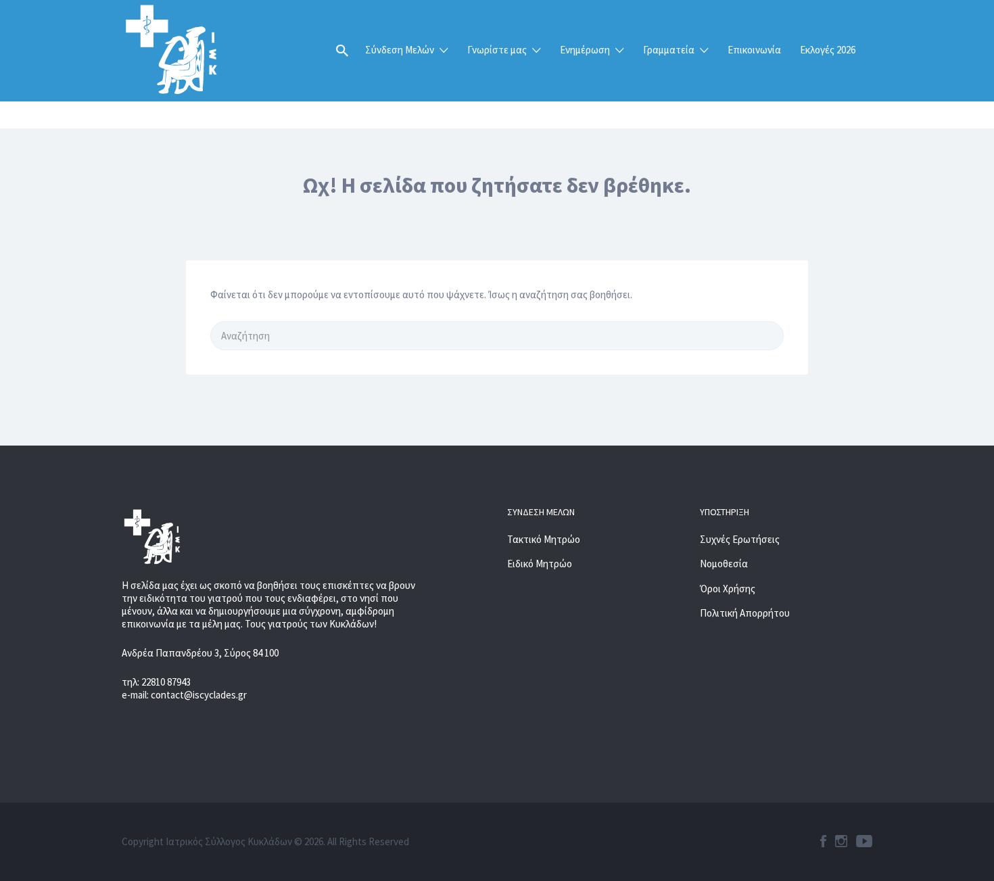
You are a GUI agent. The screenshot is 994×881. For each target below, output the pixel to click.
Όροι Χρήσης (727, 588)
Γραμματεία (668, 49)
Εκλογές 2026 (827, 49)
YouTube (864, 841)
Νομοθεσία (724, 563)
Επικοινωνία (754, 49)
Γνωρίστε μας (497, 49)
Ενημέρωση (585, 49)
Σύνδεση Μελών (399, 49)
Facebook (823, 841)
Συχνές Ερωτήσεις (740, 539)
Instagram (841, 841)
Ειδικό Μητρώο (539, 563)
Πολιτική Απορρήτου (745, 612)
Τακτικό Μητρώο (543, 539)
